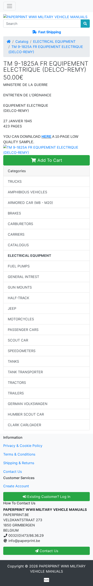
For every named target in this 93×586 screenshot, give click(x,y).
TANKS (13, 361)
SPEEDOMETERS (21, 351)
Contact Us (12, 471)
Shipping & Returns (18, 463)
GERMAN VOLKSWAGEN (27, 404)
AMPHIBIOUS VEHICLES (27, 192)
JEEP (12, 308)
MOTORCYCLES (21, 319)
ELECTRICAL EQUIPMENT (54, 41)
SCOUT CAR (18, 340)
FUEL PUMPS (19, 266)
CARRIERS (16, 234)
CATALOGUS (18, 245)
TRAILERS (16, 393)
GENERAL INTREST (23, 277)
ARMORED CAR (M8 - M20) (30, 202)
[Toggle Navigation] (9, 6)
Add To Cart (49, 160)
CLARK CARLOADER (24, 425)
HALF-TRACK (18, 298)
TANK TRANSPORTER (25, 372)
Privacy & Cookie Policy (22, 445)
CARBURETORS (20, 224)
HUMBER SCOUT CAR (26, 414)
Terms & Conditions (19, 454)
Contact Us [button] (48, 551)
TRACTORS (17, 382)
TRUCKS (15, 181)
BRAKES (14, 213)
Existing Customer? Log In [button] (48, 496)
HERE (46, 136)
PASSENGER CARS (23, 329)
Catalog (21, 41)
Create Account (16, 486)
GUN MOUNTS (20, 287)
